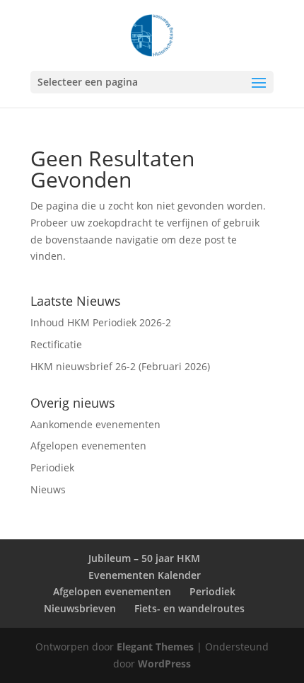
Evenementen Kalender (144, 575)
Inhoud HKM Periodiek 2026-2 (100, 322)
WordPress (164, 663)
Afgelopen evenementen (88, 445)
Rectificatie (56, 344)
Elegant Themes (155, 646)
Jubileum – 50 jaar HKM (144, 558)
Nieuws (48, 489)
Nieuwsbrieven (80, 608)
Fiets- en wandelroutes (189, 608)
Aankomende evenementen (95, 424)
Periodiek (52, 467)
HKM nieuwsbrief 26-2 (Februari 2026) (120, 366)
